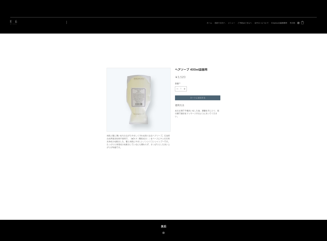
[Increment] (184, 88)
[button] (302, 22)
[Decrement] (177, 88)
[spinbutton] (181, 88)
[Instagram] (298, 23)
